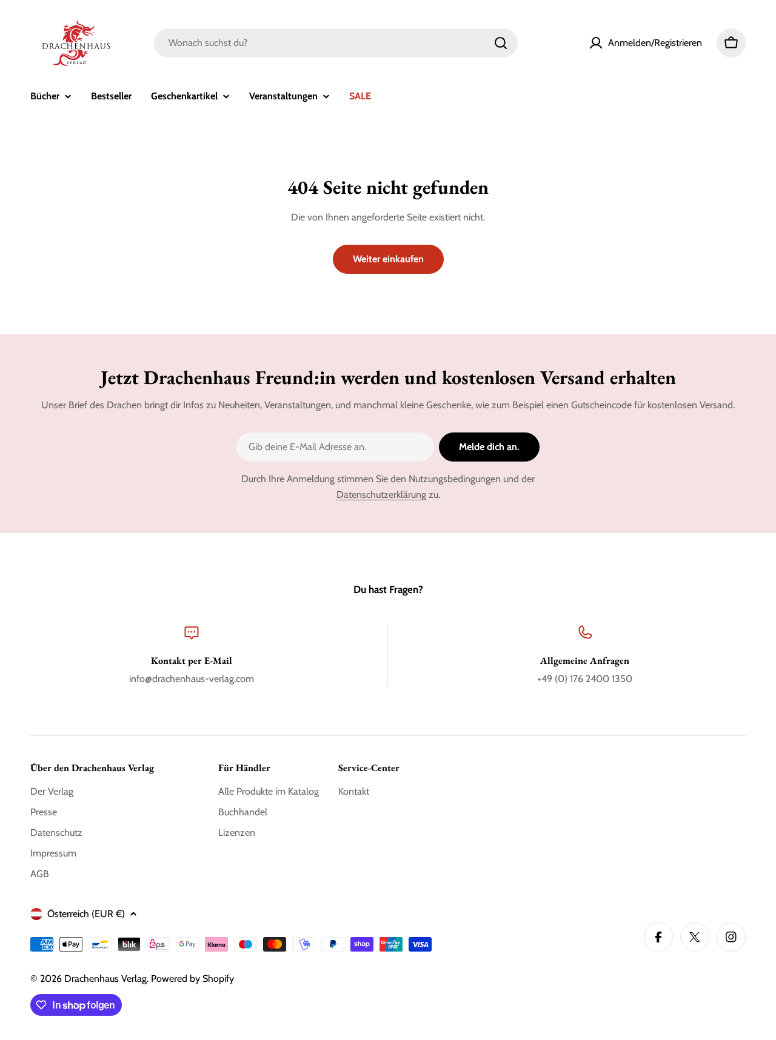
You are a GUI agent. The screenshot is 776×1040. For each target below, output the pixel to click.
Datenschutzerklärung (381, 494)
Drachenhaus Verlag (105, 978)
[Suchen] (500, 43)
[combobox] (336, 43)
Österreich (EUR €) (86, 913)
